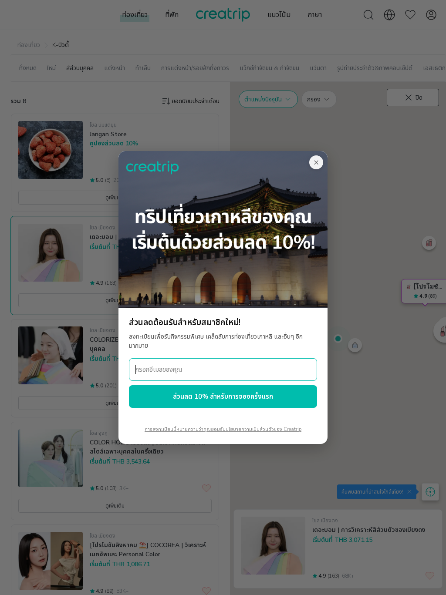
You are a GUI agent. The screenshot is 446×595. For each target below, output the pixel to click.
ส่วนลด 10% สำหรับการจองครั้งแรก (223, 396)
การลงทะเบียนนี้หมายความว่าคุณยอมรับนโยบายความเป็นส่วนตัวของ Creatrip (223, 429)
